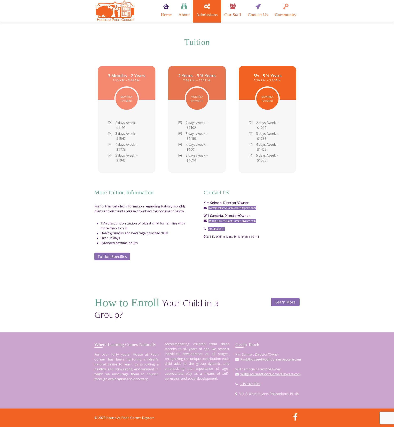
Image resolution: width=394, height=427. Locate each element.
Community (285, 14)
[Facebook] (295, 419)
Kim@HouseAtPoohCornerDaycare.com (232, 207)
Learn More (285, 302)
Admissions (207, 14)
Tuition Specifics (112, 256)
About (184, 14)
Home (166, 14)
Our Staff (232, 14)
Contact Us (258, 14)
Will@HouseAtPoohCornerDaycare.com (232, 220)
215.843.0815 (216, 228)
